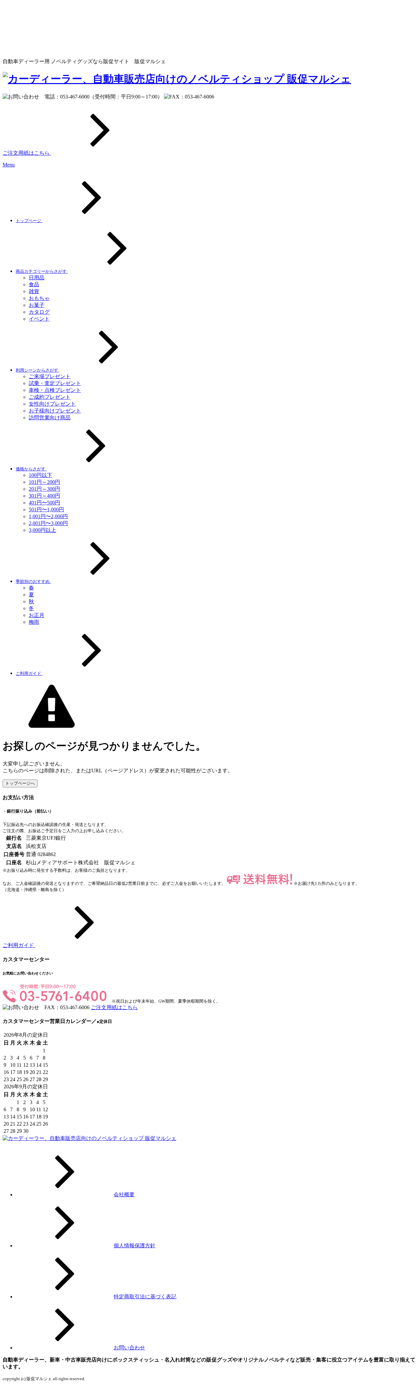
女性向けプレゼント (52, 404)
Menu (9, 164)
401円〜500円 (44, 502)
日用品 (36, 277)
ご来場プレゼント (50, 376)
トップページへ (20, 783)
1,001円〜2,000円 (48, 516)
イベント (39, 319)
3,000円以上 (42, 530)
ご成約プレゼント (50, 397)
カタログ (39, 312)
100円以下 (40, 475)
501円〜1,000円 (46, 509)
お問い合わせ (129, 1347)
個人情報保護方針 (134, 1245)
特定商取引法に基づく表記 (145, 1296)
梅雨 (34, 622)
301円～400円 (44, 496)
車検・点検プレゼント (55, 390)
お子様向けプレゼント (55, 410)
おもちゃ (39, 298)
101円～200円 (44, 482)
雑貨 (34, 291)
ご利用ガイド (19, 945)
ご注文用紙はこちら (27, 153)
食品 (34, 284)
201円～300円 (44, 489)
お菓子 (36, 305)
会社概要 (124, 1194)
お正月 (36, 615)
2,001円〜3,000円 (48, 523)
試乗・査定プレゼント (55, 383)
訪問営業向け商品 (50, 417)
